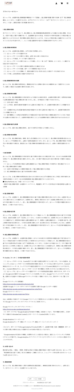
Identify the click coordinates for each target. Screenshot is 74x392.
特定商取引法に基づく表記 (44, 382)
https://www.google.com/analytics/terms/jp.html (18, 284)
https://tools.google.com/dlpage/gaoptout (16, 309)
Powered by (35, 388)
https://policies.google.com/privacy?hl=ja (16, 294)
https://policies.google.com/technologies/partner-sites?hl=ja (22, 289)
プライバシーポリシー (28, 382)
